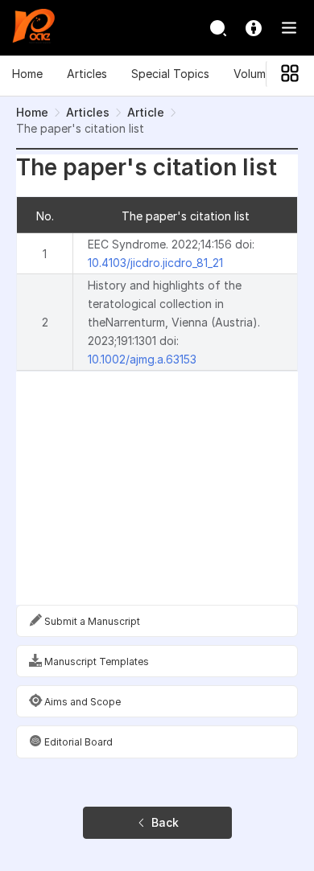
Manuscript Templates (95, 661)
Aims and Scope (81, 702)
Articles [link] (87, 112)
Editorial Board (77, 742)
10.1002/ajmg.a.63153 (142, 359)
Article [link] (145, 112)
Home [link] (32, 112)
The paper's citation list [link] (80, 128)
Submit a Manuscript (91, 621)
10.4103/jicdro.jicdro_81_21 (155, 262)
